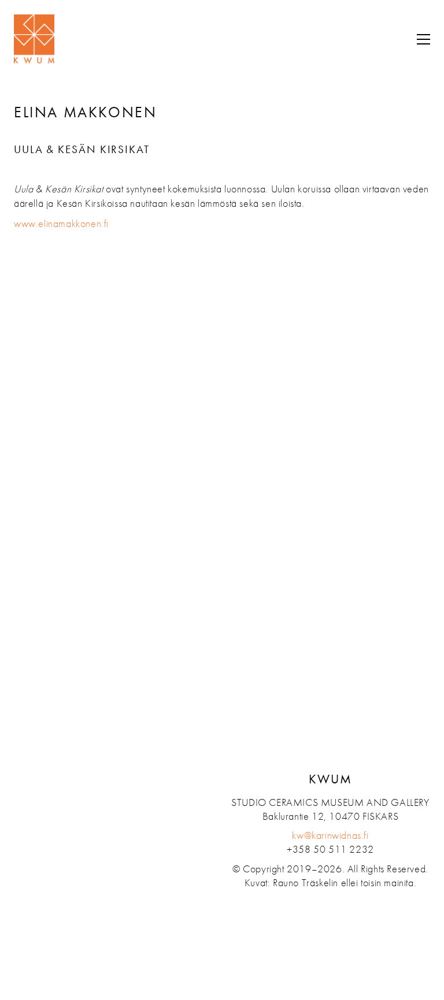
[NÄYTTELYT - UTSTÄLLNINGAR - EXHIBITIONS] (31, 268)
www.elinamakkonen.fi (61, 223)
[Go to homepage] (34, 39)
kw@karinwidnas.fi (330, 835)
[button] (420, 39)
